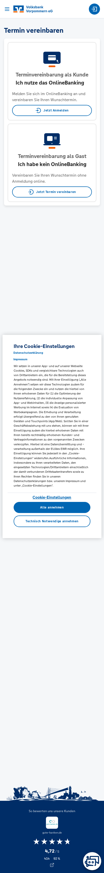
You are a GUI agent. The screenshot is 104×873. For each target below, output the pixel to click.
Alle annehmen (52, 507)
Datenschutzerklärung (28, 352)
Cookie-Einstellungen (52, 497)
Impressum (20, 359)
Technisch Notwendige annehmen (52, 521)
